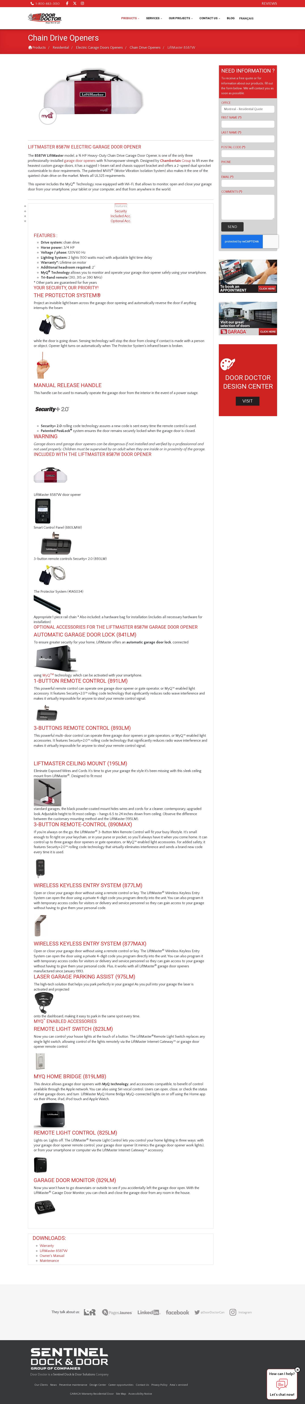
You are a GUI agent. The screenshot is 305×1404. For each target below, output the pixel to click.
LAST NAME (231, 132)
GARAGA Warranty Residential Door (92, 1393)
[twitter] (75, 4)
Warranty (47, 1246)
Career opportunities (121, 1384)
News (53, 1384)
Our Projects (179, 18)
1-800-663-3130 (48, 4)
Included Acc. (121, 216)
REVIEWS (269, 4)
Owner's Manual (52, 1256)
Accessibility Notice (140, 1393)
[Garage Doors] (248, 318)
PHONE (226, 162)
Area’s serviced (179, 1384)
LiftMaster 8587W (53, 1251)
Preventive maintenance (73, 1384)
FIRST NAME (231, 117)
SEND (232, 227)
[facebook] (67, 4)
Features (121, 206)
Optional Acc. (121, 221)
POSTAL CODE (233, 147)
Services (152, 18)
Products (129, 18)
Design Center (98, 1384)
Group (175, 161)
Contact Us (208, 18)
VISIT (247, 401)
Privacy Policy (159, 1384)
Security (121, 211)
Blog (231, 18)
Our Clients (41, 1384)
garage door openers (80, 161)
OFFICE (226, 103)
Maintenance (49, 1261)
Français (246, 18)
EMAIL (227, 177)
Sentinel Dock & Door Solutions (74, 1374)
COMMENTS (231, 192)
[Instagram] (82, 4)
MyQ (48, 675)
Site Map (121, 1393)
